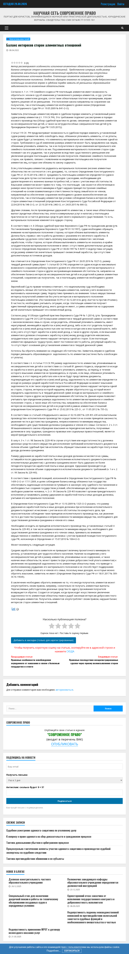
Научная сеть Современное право (64, 13)
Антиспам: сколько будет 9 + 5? (25, 787)
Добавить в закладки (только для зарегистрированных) (43, 640)
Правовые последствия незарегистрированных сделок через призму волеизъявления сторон (93, 660)
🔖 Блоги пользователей (18, 39)
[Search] (122, 28)
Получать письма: (17, 774)
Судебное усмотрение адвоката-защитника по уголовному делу (41, 830)
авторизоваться (64, 689)
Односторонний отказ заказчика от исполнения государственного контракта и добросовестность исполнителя (90, 899)
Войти (120, 4)
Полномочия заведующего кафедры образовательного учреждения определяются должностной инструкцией (92, 882)
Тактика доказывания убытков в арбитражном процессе (37, 843)
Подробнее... (54, 950)
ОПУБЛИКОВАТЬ (64, 744)
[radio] (52, 626)
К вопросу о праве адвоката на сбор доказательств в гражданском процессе (48, 836)
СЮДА (70, 651)
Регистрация (108, 4)
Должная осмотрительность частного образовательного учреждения (30, 880)
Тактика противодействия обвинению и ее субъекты (35, 859)
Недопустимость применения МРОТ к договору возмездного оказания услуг (34, 931)
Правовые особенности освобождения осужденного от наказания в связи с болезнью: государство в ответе (35, 661)
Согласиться (71, 951)
